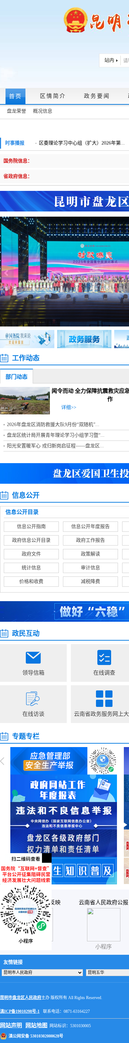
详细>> (68, 407)
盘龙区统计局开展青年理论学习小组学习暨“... (56, 435)
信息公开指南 (31, 526)
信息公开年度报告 (90, 526)
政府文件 (31, 554)
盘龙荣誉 (16, 111)
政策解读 (90, 554)
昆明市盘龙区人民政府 (20, 997)
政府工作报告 (90, 540)
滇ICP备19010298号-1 (20, 1011)
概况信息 (42, 111)
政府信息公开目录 (31, 540)
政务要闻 (97, 96)
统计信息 (31, 567)
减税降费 (90, 581)
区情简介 (53, 96)
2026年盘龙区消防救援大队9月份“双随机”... (53, 424)
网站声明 (11, 1025)
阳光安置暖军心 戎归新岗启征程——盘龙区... (55, 445)
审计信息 (90, 567)
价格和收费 (31, 581)
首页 (15, 96)
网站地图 (36, 1025)
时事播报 (14, 143)
